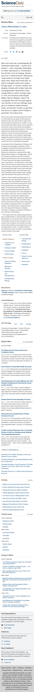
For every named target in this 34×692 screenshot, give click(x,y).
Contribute (20, 668)
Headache (25, 264)
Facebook (7, 641)
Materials (4, 290)
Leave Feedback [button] (9, 659)
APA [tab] (21, 324)
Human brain (26, 261)
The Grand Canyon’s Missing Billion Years (16, 496)
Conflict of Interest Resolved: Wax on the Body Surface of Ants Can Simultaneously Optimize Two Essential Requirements (16, 432)
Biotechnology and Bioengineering (9, 273)
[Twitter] (14, 52)
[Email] (22, 52)
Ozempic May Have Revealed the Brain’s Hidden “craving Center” (15, 585)
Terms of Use (28, 670)
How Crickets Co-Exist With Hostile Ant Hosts (16, 367)
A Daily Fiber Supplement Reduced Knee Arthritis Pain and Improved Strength (15, 606)
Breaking (4, 480)
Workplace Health (10, 248)
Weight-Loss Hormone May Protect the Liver (16, 484)
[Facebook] (11, 52)
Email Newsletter (9, 625)
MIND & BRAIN (5, 529)
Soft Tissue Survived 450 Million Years (15, 498)
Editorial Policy (17, 670)
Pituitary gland (26, 244)
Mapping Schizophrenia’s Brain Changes (15, 504)
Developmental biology (26, 240)
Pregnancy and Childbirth (9, 244)
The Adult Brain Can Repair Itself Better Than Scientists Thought (17, 589)
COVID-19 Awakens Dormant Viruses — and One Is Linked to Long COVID (16, 567)
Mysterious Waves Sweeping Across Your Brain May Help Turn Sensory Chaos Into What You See (17, 579)
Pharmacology (7, 524)
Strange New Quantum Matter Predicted (15, 490)
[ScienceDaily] (12, 3)
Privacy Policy (6, 670)
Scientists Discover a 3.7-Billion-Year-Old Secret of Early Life (17, 472)
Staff (14, 668)
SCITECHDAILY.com (14, 450)
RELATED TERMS (24, 235)
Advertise (28, 668)
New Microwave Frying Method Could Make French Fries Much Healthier (16, 601)
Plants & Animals (8, 258)
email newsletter (24, 11)
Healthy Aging (9, 254)
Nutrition (5, 547)
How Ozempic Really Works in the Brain (15, 501)
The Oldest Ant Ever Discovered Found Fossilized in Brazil (14, 351)
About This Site (6, 668)
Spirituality (6, 538)
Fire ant (24, 253)
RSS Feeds (7, 628)
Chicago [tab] (28, 324)
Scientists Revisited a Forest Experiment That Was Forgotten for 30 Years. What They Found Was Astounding (17, 466)
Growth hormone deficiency (27, 257)
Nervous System (10, 251)
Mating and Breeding (8, 267)
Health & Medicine (8, 239)
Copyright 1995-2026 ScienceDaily (13, 673)
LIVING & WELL (5, 541)
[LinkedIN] (19, 52)
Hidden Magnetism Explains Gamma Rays (16, 493)
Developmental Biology (9, 280)
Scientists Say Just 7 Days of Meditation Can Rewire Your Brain (16, 597)
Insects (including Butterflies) (10, 262)
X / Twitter (7, 644)
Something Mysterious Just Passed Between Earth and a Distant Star (17, 460)
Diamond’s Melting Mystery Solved (13, 510)
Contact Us (7, 662)
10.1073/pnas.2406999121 (11, 317)
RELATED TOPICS (7, 235)
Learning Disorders (8, 532)
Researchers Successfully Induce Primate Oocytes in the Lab (15, 415)
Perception (6, 535)
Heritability (25, 250)
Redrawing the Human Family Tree (13, 507)
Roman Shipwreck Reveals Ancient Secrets (16, 487)
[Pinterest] (17, 52)
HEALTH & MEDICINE (6, 518)
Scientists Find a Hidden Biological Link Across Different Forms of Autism (16, 455)
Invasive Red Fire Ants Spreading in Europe (15, 399)
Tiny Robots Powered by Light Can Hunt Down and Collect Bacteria (17, 563)
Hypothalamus (26, 247)
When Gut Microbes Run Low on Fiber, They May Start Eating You (16, 572)
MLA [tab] (15, 324)
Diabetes (5, 527)
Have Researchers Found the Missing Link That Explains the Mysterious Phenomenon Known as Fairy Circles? (17, 383)
